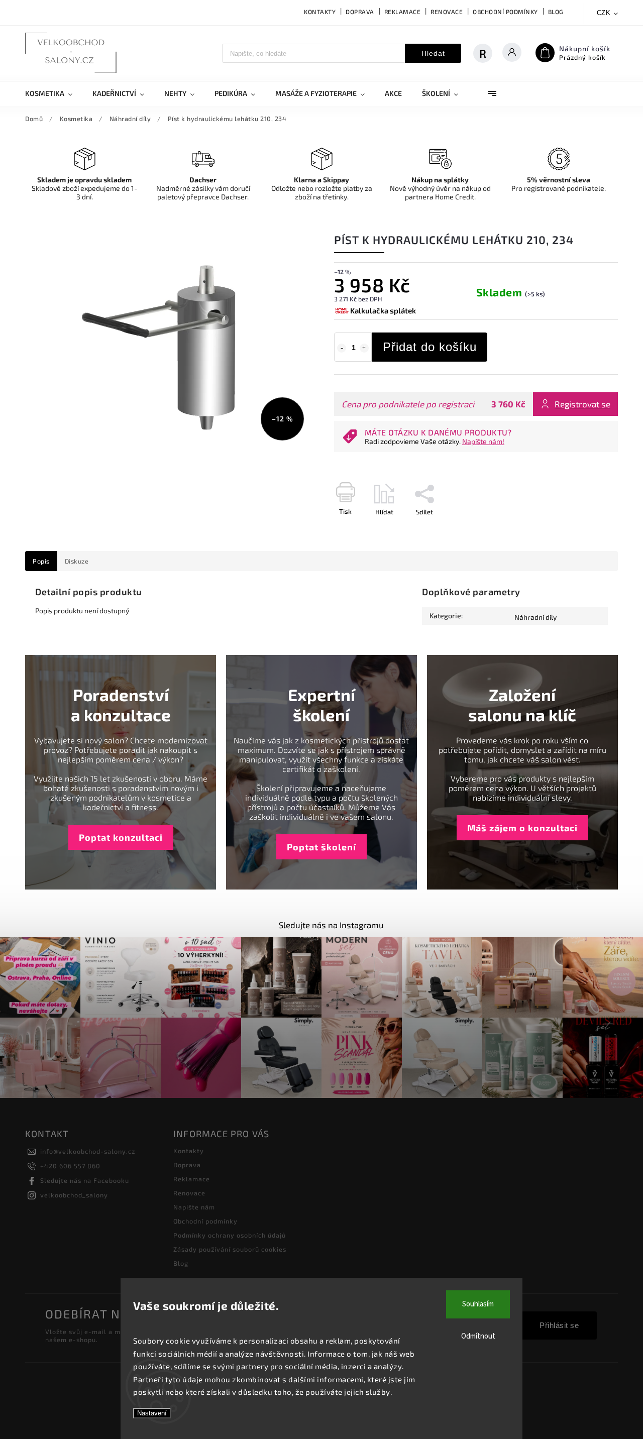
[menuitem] (53, 93)
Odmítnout (478, 1336)
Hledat (433, 53)
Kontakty (320, 11)
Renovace (447, 11)
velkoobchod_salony (74, 1195)
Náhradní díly (535, 617)
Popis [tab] (41, 561)
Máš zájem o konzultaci (522, 827)
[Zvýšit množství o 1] (364, 348)
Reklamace (402, 11)
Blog (556, 11)
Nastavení (152, 1413)
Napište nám (194, 1207)
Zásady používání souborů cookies (229, 1249)
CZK (604, 13)
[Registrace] (487, 53)
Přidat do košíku (430, 347)
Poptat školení (321, 846)
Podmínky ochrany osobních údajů (229, 1235)
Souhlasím (478, 1304)
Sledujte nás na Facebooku (84, 1180)
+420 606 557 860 (70, 1166)
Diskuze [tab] (77, 561)
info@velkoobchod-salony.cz (87, 1151)
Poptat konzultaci (121, 837)
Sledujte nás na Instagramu (331, 925)
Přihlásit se (559, 1325)
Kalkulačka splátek (383, 310)
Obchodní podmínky (505, 11)
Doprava (360, 11)
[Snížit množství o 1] (341, 348)
